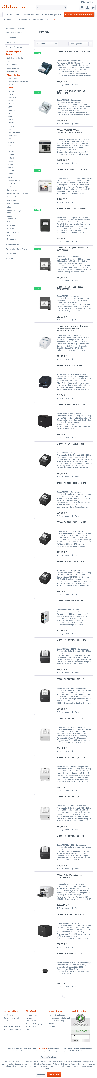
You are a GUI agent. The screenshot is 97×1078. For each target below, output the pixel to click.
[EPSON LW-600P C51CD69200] (45, 617)
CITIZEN (11, 104)
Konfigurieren (54, 1074)
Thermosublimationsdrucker (18, 81)
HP (9, 148)
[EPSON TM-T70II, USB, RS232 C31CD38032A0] (45, 303)
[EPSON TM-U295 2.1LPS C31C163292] (45, 68)
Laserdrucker (12, 200)
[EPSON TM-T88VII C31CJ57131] (45, 735)
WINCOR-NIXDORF (14, 180)
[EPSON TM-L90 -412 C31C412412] (45, 225)
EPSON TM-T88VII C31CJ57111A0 (71, 757)
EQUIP (10, 174)
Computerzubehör (13, 37)
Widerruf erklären (48, 1057)
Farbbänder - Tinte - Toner (16, 249)
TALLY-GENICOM (14, 132)
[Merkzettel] (81, 7)
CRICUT (11, 168)
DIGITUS (11, 171)
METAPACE (12, 152)
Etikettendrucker (14, 68)
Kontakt (29, 1018)
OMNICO (11, 158)
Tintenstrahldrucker (15, 197)
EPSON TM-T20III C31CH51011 (70, 444)
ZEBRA (10, 85)
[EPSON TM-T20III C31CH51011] (45, 460)
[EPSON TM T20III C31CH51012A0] (45, 499)
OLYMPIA (11, 164)
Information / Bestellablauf (59, 1018)
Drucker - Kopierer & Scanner (14, 53)
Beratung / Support (33, 1015)
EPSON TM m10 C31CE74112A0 (71, 405)
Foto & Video (11, 254)
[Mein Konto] (87, 7)
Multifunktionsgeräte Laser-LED (15, 211)
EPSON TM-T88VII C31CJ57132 (70, 836)
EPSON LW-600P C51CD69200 (70, 601)
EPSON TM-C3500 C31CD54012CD (72, 169)
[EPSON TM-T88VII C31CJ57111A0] (45, 774)
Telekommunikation (14, 244)
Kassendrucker (13, 190)
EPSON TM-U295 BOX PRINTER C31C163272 (71, 92)
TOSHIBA (11, 120)
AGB (27, 1029)
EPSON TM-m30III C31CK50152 (71, 914)
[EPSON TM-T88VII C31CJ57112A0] (45, 656)
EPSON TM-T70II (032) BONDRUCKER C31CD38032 (73, 249)
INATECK (11, 187)
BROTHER (11, 91)
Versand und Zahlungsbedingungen (35, 1022)
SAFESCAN (11, 142)
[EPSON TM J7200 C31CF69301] (45, 382)
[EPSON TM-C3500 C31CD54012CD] (45, 186)
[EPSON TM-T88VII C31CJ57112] (45, 695)
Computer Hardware (14, 33)
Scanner (10, 61)
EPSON (10, 88)
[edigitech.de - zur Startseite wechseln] (14, 8)
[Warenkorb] (93, 7)
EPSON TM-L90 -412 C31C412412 (71, 209)
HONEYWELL (12, 97)
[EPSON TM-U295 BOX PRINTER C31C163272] (45, 107)
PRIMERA (11, 123)
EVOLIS (10, 113)
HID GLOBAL (12, 183)
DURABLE (11, 126)
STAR (10, 107)
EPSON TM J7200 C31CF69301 (70, 365)
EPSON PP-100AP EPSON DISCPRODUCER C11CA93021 (70, 131)
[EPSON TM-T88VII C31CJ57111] (45, 813)
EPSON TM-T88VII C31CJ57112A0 (71, 640)
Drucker (10, 229)
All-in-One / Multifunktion (17, 193)
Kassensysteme (13, 232)
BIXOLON (11, 110)
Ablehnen (41, 1074)
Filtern (42, 43)
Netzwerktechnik (13, 42)
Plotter (10, 207)
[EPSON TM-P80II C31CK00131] (45, 970)
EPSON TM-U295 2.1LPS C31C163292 (73, 52)
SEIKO (10, 101)
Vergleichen (64, 84)
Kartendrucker (13, 204)
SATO (10, 129)
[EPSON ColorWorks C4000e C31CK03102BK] (45, 891)
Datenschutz (53, 1023)
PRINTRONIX (12, 136)
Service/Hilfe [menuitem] (88, 2)
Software (9, 258)
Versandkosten (43, 1048)
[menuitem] (51, 7)
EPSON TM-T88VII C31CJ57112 (70, 679)
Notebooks (11, 239)
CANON (10, 117)
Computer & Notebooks (15, 28)
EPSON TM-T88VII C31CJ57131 (70, 718)
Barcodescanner (13, 71)
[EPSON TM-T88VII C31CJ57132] (45, 852)
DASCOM (11, 155)
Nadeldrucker (12, 65)
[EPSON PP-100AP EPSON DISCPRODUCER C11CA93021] (45, 147)
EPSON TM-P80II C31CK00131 (70, 954)
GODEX (10, 145)
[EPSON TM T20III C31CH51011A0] (45, 539)
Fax (8, 235)
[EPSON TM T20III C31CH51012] (45, 578)
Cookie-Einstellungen (56, 1015)
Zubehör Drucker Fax (15, 58)
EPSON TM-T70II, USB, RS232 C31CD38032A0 (70, 288)
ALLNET (10, 177)
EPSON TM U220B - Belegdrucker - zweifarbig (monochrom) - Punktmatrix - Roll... (72, 328)
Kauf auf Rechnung (56, 1021)
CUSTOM (11, 161)
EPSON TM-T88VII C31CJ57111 (70, 797)
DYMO (10, 94)
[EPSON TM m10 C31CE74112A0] (45, 421)
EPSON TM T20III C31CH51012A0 (71, 483)
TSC (9, 139)
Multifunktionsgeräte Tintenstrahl (15, 217)
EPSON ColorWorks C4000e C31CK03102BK (69, 876)
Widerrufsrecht (32, 1026)
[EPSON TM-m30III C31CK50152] (45, 931)
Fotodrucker (12, 225)
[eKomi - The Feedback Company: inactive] (82, 1028)
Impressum (52, 1026)
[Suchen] (64, 7)
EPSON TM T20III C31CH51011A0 (71, 522)
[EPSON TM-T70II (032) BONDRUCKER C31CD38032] (45, 264)
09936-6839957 (12, 1026)
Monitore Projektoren (14, 47)
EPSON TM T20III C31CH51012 (70, 561)
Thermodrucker (13, 75)
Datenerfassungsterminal (17, 222)
